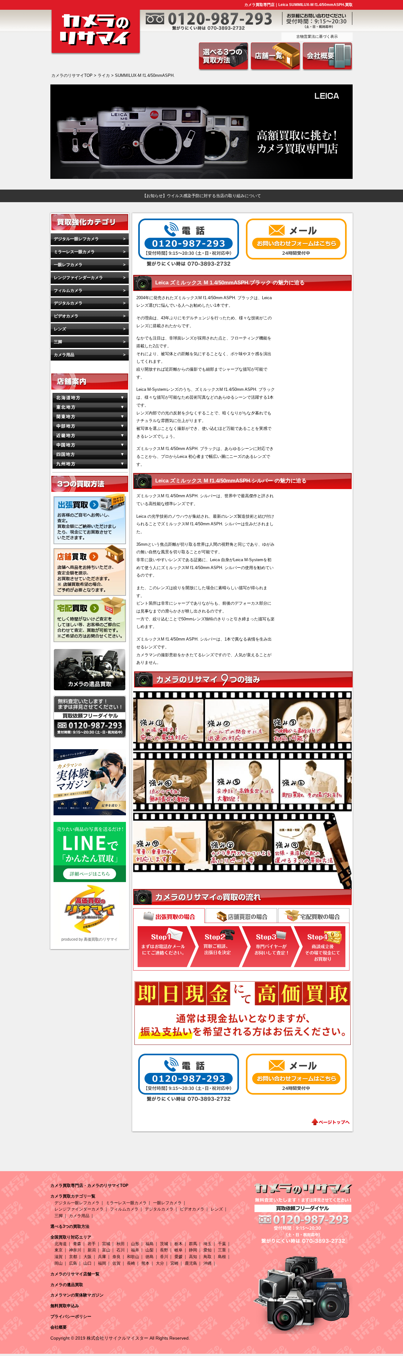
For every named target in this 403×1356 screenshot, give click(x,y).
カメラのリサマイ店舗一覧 (74, 1274)
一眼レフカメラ (68, 264)
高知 (193, 1256)
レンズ (60, 329)
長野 (164, 1250)
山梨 (149, 1250)
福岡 (102, 1263)
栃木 (178, 1243)
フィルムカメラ (68, 290)
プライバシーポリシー (70, 1316)
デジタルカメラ (68, 303)
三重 (222, 1250)
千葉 (222, 1243)
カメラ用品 (64, 354)
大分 (160, 1263)
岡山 (58, 1263)
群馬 (193, 1243)
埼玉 (207, 1243)
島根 (222, 1256)
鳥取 (207, 1256)
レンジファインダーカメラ (78, 277)
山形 (135, 1243)
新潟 (92, 1250)
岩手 (92, 1243)
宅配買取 (313, 916)
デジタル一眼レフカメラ (76, 238)
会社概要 (58, 1327)
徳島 (149, 1256)
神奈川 (75, 1250)
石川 (120, 1250)
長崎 (131, 1263)
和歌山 (133, 1256)
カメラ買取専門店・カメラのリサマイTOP (89, 1185)
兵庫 (102, 1256)
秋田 (120, 1243)
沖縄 (207, 1263)
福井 (135, 1250)
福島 (149, 1243)
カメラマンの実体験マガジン (77, 1295)
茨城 (164, 1243)
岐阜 (178, 1250)
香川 (164, 1256)
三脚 (58, 341)
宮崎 (174, 1263)
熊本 (145, 1263)
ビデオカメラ (66, 316)
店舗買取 (241, 916)
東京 (58, 1250)
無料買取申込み (64, 1305)
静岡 (193, 1250)
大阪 (87, 1256)
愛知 (207, 1250)
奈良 (116, 1256)
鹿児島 (191, 1263)
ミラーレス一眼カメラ (74, 251)
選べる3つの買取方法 (69, 1226)
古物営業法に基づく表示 (317, 36)
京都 (73, 1256)
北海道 (60, 1243)
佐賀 (116, 1263)
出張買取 (168, 916)
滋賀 (58, 1256)
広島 (73, 1263)
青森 (77, 1243)
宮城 (106, 1243)
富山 (106, 1250)
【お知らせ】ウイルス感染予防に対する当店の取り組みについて (201, 195)
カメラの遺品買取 (66, 1284)
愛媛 (178, 1256)
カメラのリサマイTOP (72, 75)
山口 (87, 1263)
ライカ (104, 75)
